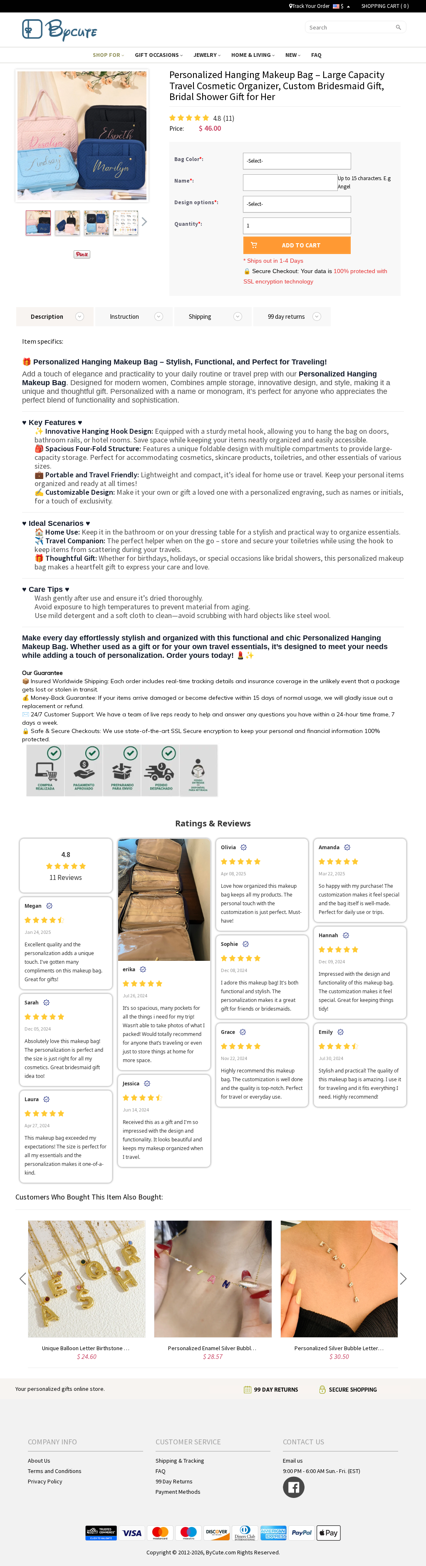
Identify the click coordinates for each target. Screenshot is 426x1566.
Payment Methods (178, 1491)
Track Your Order (310, 6)
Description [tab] (47, 316)
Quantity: (188, 223)
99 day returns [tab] (286, 316)
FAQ (317, 55)
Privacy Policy (45, 1481)
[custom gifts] (60, 28)
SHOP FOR (107, 55)
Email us (293, 1460)
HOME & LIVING (251, 55)
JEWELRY (205, 55)
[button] (22, 1279)
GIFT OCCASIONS (157, 55)
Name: (184, 180)
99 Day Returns (174, 1481)
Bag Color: (189, 159)
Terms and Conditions (55, 1471)
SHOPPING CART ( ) (385, 6)
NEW (291, 55)
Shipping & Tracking (180, 1460)
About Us (39, 1460)
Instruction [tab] (124, 316)
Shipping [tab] (200, 316)
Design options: (197, 202)
